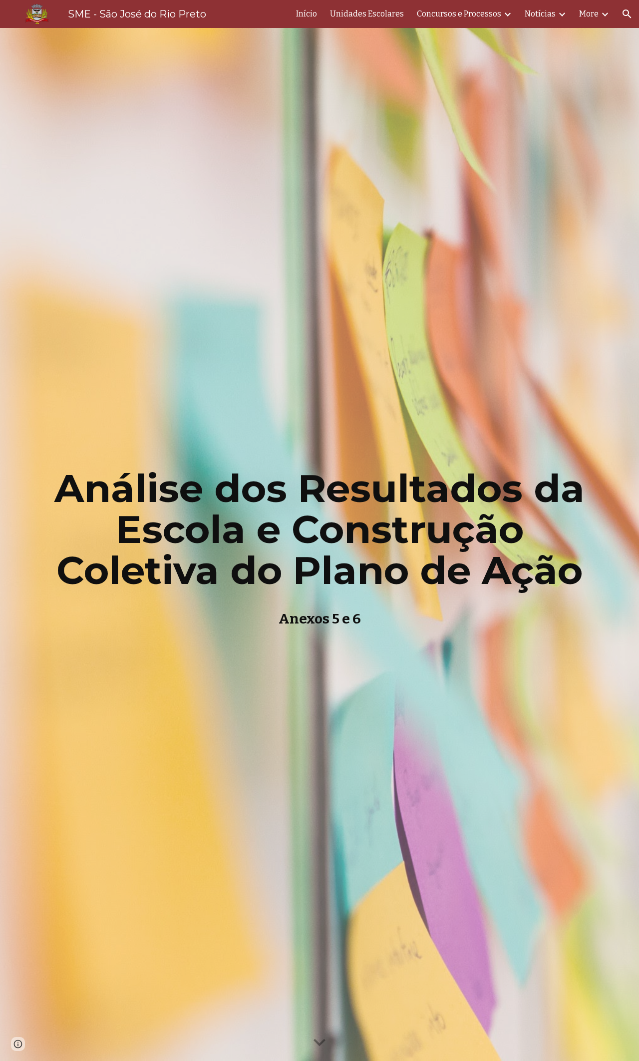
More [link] (589, 13)
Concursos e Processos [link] (459, 13)
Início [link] (306, 13)
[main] (319, 545)
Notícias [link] (540, 13)
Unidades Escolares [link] (367, 13)
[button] (627, 14)
